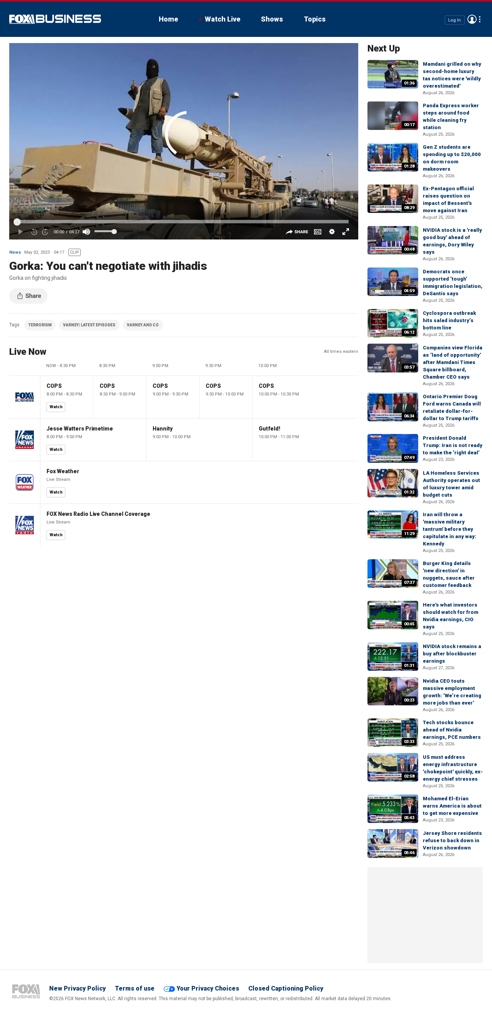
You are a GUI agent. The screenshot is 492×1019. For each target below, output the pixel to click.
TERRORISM (40, 325)
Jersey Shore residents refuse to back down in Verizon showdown (452, 840)
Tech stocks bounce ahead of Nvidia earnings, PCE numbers (452, 730)
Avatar (472, 19)
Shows (272, 19)
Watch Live (222, 19)
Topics (315, 19)
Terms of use (135, 988)
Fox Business (55, 19)
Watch (56, 406)
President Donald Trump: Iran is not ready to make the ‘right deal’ (452, 445)
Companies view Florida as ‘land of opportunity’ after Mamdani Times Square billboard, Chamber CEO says (452, 362)
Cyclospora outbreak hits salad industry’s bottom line (449, 320)
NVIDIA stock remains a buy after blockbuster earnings (452, 653)
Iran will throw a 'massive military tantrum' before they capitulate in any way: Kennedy (449, 529)
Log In (454, 19)
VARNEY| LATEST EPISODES (89, 325)
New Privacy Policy (77, 988)
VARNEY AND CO (143, 325)
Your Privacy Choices (207, 988)
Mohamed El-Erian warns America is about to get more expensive (452, 806)
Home (168, 19)
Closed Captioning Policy (285, 988)
